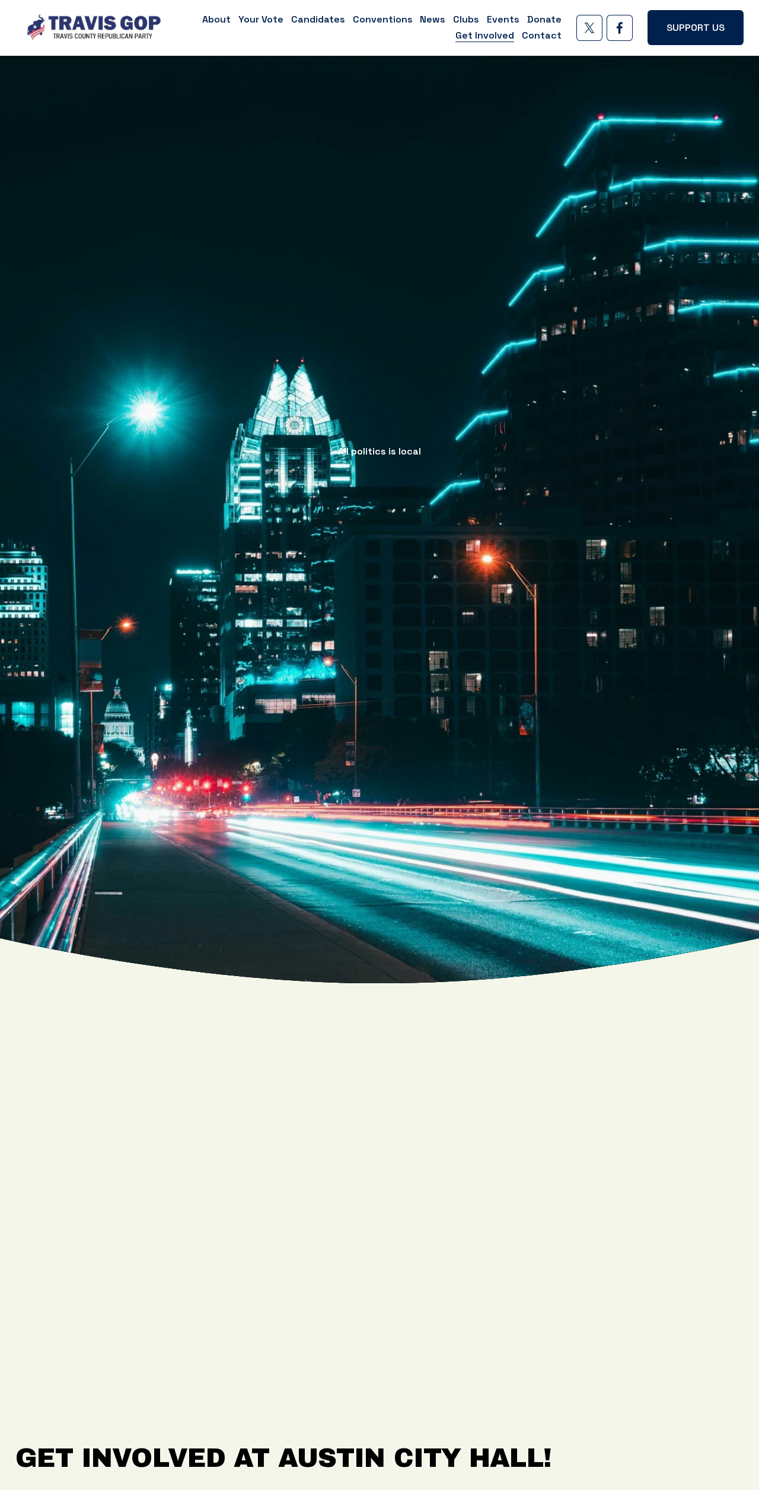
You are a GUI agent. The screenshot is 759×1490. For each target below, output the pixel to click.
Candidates (318, 19)
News (432, 19)
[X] (589, 28)
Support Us (695, 27)
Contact (542, 35)
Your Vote (260, 19)
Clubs (466, 19)
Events (503, 19)
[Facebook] (620, 28)
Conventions (383, 19)
